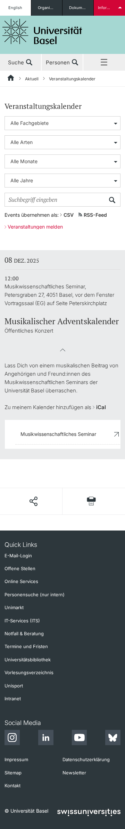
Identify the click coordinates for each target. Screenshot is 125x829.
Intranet (13, 698)
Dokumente (79, 7)
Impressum (16, 759)
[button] (62, 352)
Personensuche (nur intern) (35, 594)
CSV (69, 215)
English (15, 7)
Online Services (21, 581)
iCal (101, 407)
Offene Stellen (20, 568)
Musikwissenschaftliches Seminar (58, 434)
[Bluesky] (112, 738)
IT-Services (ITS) (22, 620)
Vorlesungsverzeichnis (29, 672)
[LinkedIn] (45, 738)
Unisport (14, 685)
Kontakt (12, 785)
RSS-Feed (95, 215)
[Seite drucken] (91, 501)
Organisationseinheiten (50, 7)
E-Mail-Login (18, 555)
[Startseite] (11, 79)
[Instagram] (12, 738)
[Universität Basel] (42, 31)
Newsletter (74, 772)
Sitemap (13, 772)
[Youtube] (79, 738)
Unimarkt (14, 607)
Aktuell (32, 78)
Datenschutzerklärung (86, 759)
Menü (104, 62)
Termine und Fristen (26, 646)
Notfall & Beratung (24, 633)
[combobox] (62, 123)
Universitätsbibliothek (28, 659)
